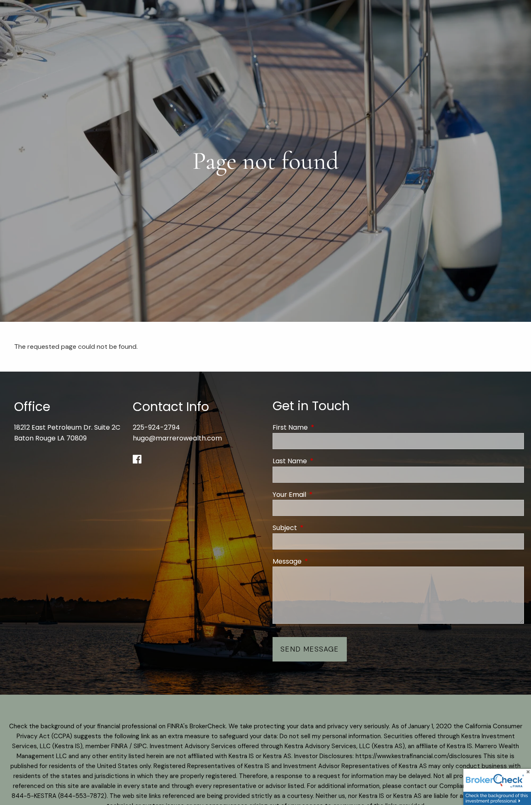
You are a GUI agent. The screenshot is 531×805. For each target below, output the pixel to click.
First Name (323, 427)
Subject (318, 528)
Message (320, 561)
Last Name (323, 461)
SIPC (140, 746)
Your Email (323, 494)
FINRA (119, 746)
